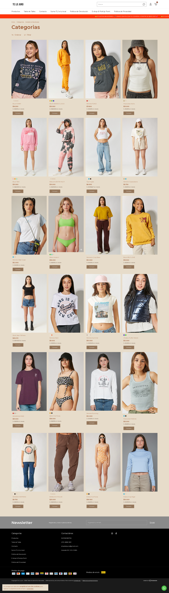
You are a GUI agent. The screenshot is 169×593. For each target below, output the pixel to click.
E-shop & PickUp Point (101, 11)
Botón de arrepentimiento (90, 580)
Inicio (13, 22)
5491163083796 (66, 538)
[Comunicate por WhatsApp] (164, 588)
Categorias (20, 22)
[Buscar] (144, 4)
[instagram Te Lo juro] (112, 533)
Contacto (43, 11)
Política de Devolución (79, 11)
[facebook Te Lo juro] (116, 533)
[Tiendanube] (150, 581)
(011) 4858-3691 (66, 542)
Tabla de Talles (29, 11)
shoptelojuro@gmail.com (69, 546)
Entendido (30, 588)
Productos (15, 11)
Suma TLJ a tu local (58, 11)
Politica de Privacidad (122, 11)
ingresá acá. (77, 580)
